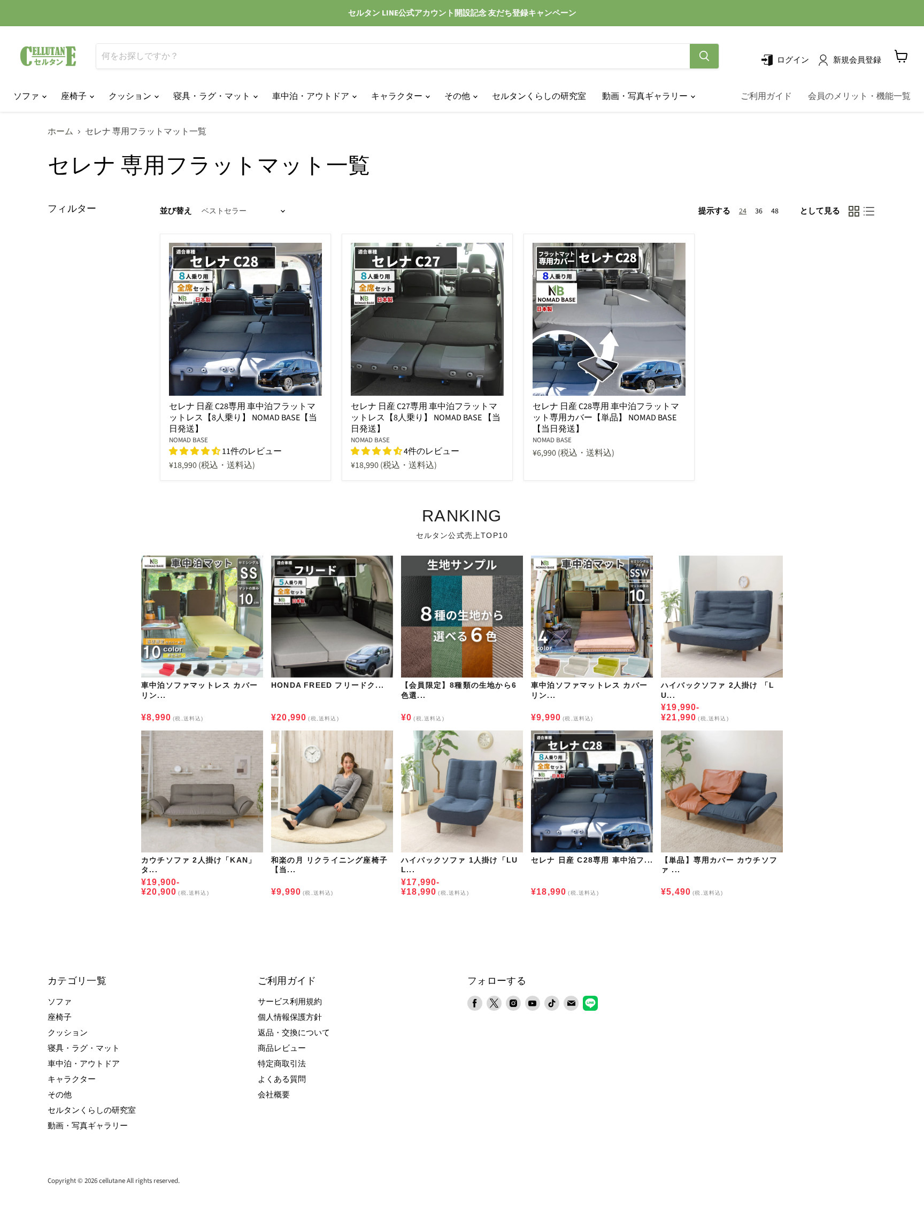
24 (742, 211)
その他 (458, 96)
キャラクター (397, 96)
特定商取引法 (282, 1064)
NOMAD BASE (188, 440)
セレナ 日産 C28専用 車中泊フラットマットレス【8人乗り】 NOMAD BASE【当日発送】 (243, 418)
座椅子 (74, 96)
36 (759, 211)
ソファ (27, 96)
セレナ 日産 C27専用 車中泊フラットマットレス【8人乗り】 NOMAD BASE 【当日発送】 (425, 418)
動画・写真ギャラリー (645, 96)
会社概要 (274, 1095)
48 (775, 211)
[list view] (868, 211)
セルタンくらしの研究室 (539, 96)
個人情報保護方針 (290, 1017)
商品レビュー (282, 1048)
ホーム (60, 131)
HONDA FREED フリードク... (327, 685)
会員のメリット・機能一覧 (859, 96)
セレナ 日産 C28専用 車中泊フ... (592, 860)
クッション (131, 96)
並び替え (176, 211)
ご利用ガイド (766, 96)
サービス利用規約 (290, 1002)
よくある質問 (282, 1079)
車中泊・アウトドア (311, 96)
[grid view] (853, 211)
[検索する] (704, 56)
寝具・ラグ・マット (212, 96)
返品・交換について (294, 1033)
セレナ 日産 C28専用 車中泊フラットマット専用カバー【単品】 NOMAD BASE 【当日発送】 (606, 418)
